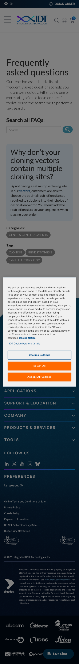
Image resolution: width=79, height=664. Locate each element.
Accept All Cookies (39, 376)
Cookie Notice (27, 337)
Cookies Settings (39, 354)
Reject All (39, 365)
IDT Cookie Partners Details (24, 343)
